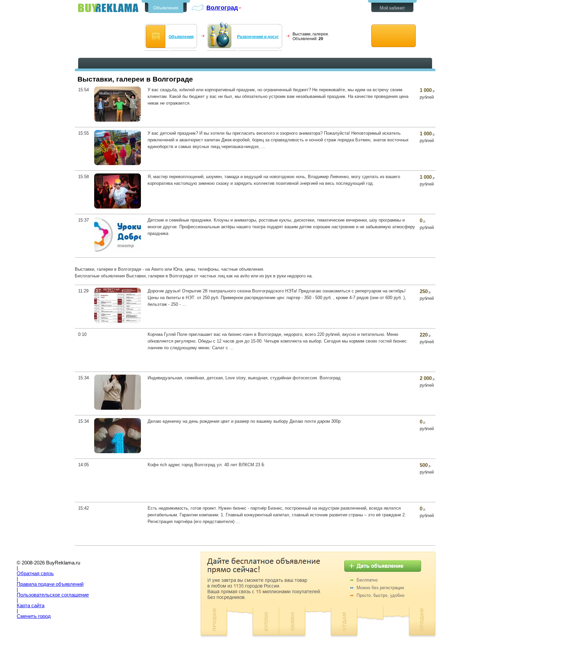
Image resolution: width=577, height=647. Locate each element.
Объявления (165, 7)
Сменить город (34, 616)
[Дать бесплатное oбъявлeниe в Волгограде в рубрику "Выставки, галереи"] (393, 35)
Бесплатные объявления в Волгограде (108, 8)
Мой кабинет (392, 7)
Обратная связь (35, 573)
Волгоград (222, 7)
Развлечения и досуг (258, 36)
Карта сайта (30, 605)
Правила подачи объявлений (50, 584)
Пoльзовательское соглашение (53, 595)
